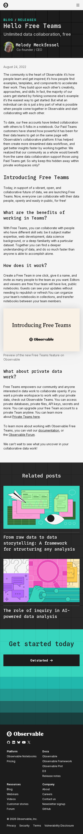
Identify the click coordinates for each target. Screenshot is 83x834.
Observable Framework (57, 761)
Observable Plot (52, 766)
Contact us (49, 799)
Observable (49, 756)
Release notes (51, 776)
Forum (11, 808)
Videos (11, 799)
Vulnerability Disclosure (59, 825)
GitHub (46, 808)
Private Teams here (26, 416)
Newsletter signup (53, 804)
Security (24, 825)
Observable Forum (22, 434)
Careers (47, 794)
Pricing (11, 761)
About (46, 789)
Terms (37, 825)
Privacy (11, 825)
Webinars (13, 794)
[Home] (25, 735)
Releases (27, 20)
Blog (10, 789)
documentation (48, 430)
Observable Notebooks (22, 756)
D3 (44, 771)
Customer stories (18, 804)
